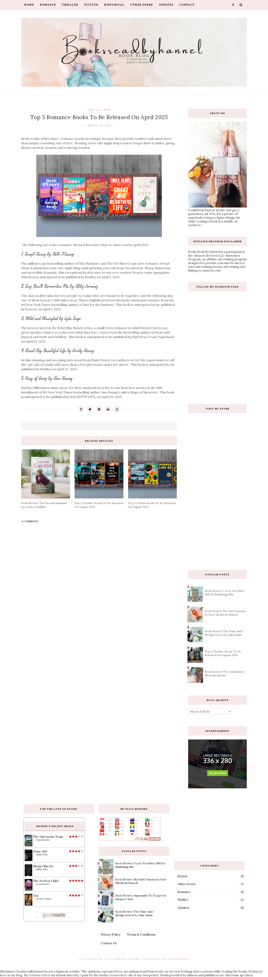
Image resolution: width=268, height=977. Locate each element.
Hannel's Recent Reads (55, 826)
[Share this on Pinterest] (99, 409)
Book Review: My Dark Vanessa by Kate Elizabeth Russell (225, 612)
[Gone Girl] (28, 860)
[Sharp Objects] (28, 875)
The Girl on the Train (48, 837)
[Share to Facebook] (81, 409)
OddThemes (178, 959)
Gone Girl (40, 851)
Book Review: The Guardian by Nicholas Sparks (225, 673)
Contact (187, 4)
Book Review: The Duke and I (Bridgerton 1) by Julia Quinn (224, 633)
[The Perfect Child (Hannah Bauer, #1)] (28, 889)
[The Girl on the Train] (28, 845)
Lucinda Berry (42, 884)
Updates (166, 4)
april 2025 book (99, 110)
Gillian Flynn (42, 854)
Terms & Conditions (141, 934)
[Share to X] (90, 409)
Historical (114, 4)
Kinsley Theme (127, 959)
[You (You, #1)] (28, 905)
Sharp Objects (43, 866)
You (35, 895)
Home (29, 4)
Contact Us (109, 943)
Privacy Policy (110, 934)
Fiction (91, 4)
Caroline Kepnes (44, 898)
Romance (48, 4)
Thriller (70, 4)
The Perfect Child (45, 881)
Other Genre (141, 4)
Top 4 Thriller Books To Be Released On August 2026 (223, 653)
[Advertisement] (217, 534)
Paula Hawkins (43, 840)
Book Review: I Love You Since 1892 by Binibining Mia (225, 592)
